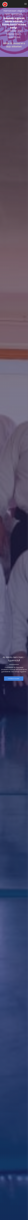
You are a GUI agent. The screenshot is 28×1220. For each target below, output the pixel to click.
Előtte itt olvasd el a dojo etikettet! (14, 45)
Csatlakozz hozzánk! (13, 678)
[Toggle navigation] (25, 4)
